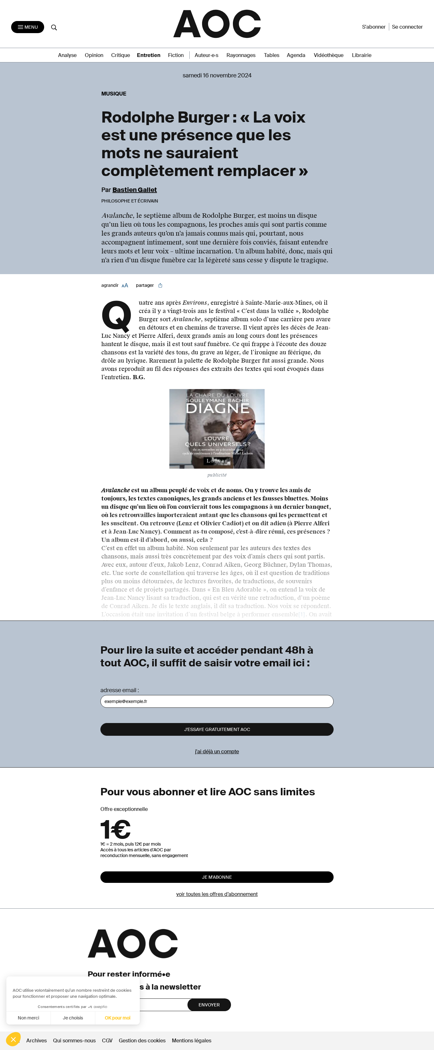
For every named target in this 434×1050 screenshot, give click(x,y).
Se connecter (407, 27)
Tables (271, 55)
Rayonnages (241, 55)
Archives (36, 1040)
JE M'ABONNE (217, 877)
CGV (107, 1040)
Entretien (148, 55)
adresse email (118, 690)
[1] (301, 614)
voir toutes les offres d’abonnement (217, 894)
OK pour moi (117, 1018)
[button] (13, 1039)
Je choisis (73, 1018)
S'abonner (374, 27)
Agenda (296, 55)
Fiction (176, 55)
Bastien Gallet (134, 190)
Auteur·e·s (206, 55)
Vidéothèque (328, 55)
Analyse (67, 55)
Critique (120, 55)
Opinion (94, 55)
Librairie (361, 55)
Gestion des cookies (143, 1040)
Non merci (28, 1018)
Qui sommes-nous (74, 1040)
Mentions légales (191, 1040)
